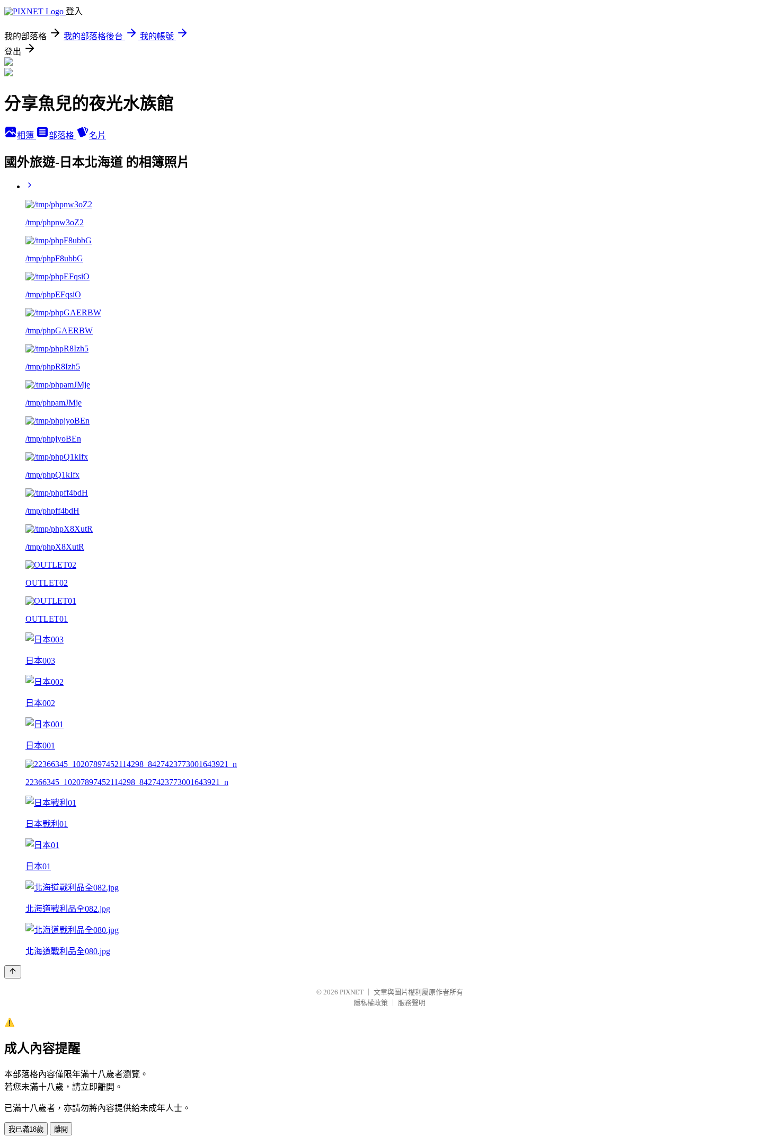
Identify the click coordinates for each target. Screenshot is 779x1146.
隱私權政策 (370, 1003)
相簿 (26, 135)
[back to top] (12, 971)
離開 (61, 1129)
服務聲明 (412, 1003)
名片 (97, 135)
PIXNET (352, 992)
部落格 (62, 135)
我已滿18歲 (25, 1129)
